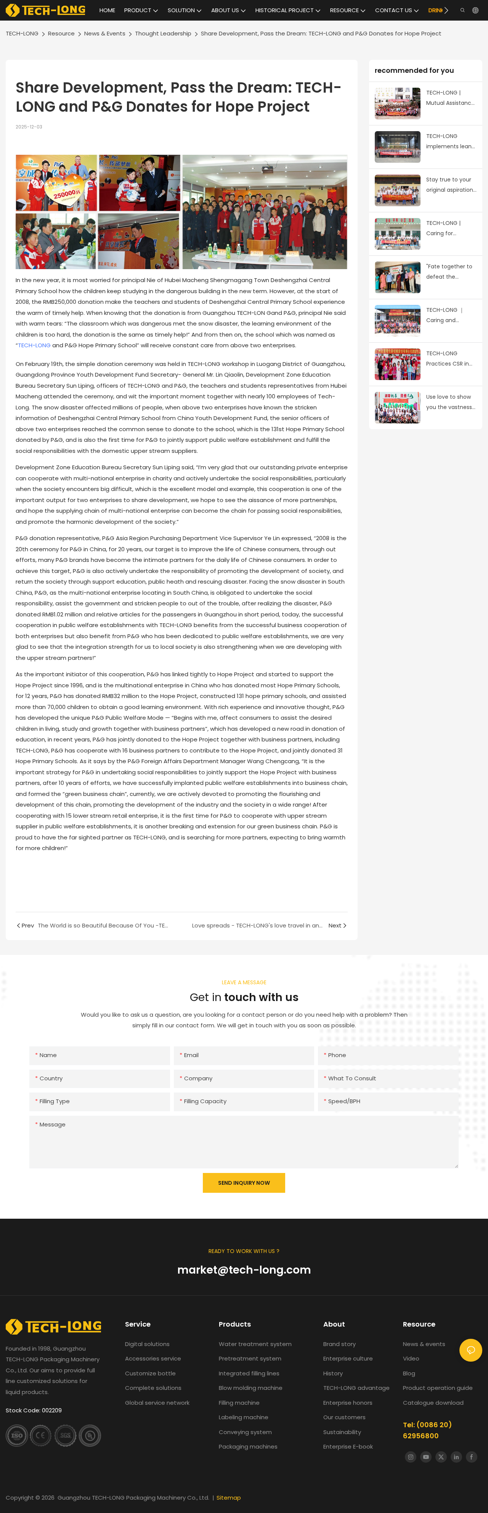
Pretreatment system (250, 1358)
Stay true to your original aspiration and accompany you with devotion (450, 185)
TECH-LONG (22, 33)
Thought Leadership (163, 33)
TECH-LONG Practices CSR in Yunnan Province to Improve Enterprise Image (448, 359)
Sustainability (342, 1432)
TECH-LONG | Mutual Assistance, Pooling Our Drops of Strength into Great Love (451, 98)
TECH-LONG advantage (356, 1388)
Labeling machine (243, 1417)
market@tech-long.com (244, 1269)
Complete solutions (153, 1388)
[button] (446, 10)
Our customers (344, 1417)
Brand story (339, 1344)
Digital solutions (147, 1344)
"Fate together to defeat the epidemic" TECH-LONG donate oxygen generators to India (451, 272)
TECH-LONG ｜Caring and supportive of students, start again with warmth (451, 315)
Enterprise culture (348, 1358)
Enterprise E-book (348, 1446)
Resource (61, 33)
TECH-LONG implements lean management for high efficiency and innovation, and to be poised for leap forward (449, 141)
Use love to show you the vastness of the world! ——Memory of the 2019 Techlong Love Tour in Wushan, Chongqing (449, 402)
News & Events (104, 33)
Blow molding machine (251, 1388)
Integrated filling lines (249, 1373)
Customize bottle (150, 1373)
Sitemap (229, 1498)
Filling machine (239, 1403)
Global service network (157, 1403)
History (333, 1373)
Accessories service (153, 1358)
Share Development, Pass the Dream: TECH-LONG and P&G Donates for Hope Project (321, 33)
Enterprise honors (347, 1403)
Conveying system (245, 1432)
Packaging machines (248, 1446)
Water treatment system (255, 1344)
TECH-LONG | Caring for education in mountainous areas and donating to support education (451, 228)
